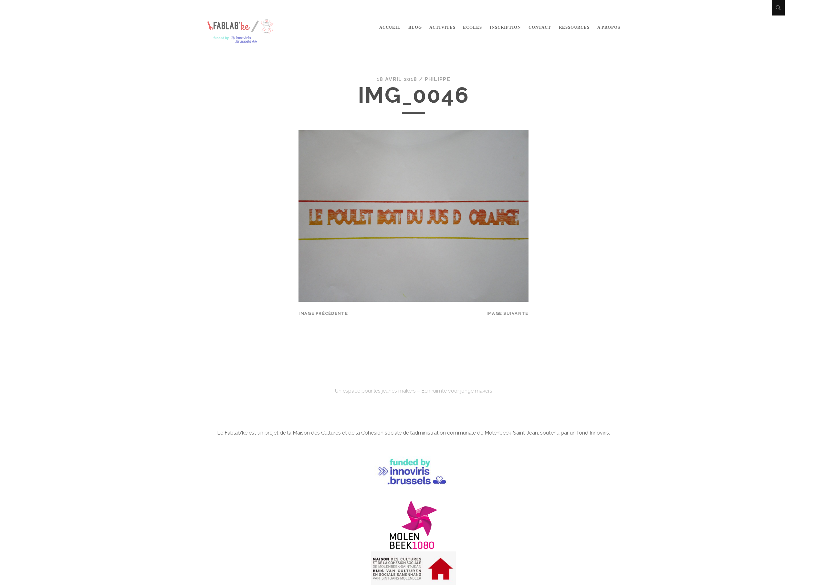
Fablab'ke (413, 379)
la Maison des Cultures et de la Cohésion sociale (344, 433)
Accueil (390, 27)
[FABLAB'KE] (240, 40)
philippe (437, 79)
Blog (415, 27)
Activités (442, 27)
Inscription (505, 27)
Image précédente (323, 313)
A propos (608, 27)
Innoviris (599, 433)
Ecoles (472, 27)
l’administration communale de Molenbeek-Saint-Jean (474, 433)
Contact (540, 27)
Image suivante (508, 313)
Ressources (574, 27)
